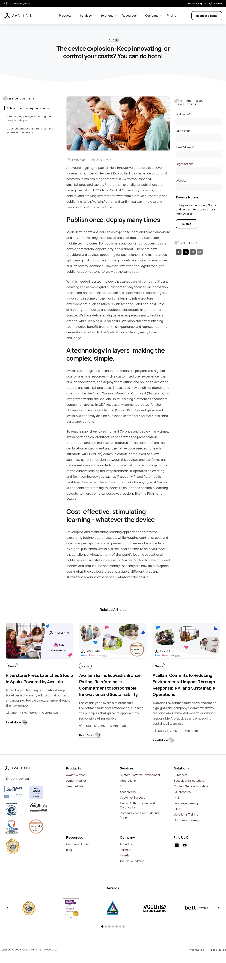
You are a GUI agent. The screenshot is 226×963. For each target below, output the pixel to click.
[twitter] (186, 252)
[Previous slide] (7, 908)
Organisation (184, 164)
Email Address (185, 147)
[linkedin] (193, 252)
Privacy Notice (187, 197)
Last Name (183, 131)
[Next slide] (218, 908)
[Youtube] (185, 845)
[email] (200, 252)
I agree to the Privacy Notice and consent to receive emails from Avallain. (196, 209)
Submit (186, 224)
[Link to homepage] (18, 15)
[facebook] (179, 252)
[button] (102, 926)
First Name (183, 114)
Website (182, 180)
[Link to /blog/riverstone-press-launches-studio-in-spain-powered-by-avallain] (39, 643)
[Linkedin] (177, 845)
